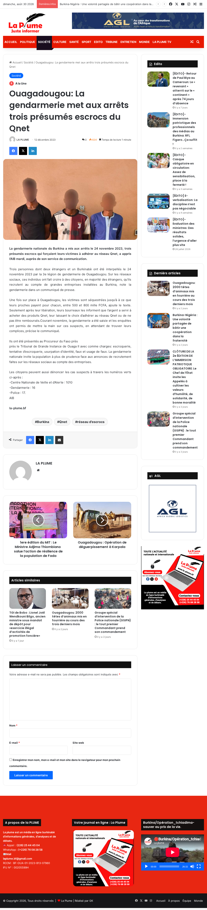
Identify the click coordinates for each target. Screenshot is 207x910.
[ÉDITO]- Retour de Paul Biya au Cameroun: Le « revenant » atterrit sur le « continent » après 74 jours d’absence (184, 88)
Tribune (112, 42)
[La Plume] (27, 23)
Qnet (63, 422)
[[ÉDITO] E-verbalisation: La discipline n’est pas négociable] (158, 201)
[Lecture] (146, 866)
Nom (13, 725)
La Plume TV (162, 42)
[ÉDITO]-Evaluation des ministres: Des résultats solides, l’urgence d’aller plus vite (185, 232)
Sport (86, 42)
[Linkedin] (33, 151)
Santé (74, 42)
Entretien (128, 42)
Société (44, 42)
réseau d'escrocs (91, 422)
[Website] (38, 470)
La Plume (66, 900)
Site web (78, 742)
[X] (23, 151)
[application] (172, 852)
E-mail (14, 742)
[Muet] (192, 866)
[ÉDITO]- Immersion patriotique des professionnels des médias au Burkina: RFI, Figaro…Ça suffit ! (185, 129)
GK (91, 900)
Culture (60, 42)
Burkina (43, 422)
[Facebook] (13, 151)
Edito (98, 42)
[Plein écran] (199, 866)
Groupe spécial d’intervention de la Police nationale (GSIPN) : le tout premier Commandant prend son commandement (113, 622)
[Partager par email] (59, 440)
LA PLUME (23, 139)
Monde (144, 42)
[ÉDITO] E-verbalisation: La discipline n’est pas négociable (185, 202)
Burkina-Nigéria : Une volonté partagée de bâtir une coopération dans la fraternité (112, 4)
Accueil (10, 42)
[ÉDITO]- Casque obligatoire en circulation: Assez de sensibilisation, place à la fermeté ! (184, 170)
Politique (27, 42)
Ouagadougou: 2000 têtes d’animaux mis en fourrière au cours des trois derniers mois (69, 618)
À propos (174, 900)
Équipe (187, 900)
